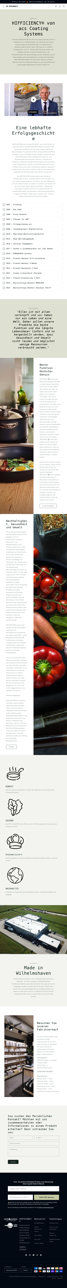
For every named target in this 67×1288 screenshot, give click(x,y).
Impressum (60, 1278)
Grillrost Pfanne (39, 1243)
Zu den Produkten (48, 506)
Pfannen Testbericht (52, 1234)
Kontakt (11, 747)
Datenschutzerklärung (53, 1276)
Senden (13, 1162)
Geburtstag (12, 1193)
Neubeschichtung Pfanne (54, 1240)
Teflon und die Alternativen (53, 1228)
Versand (54, 1278)
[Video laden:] (33, 99)
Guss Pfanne (38, 1235)
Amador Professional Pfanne (38, 1229)
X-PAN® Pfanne (39, 1223)
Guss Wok (37, 1239)
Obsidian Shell (53, 1223)
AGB (61, 1276)
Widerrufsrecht (42, 1276)
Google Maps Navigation (45, 1071)
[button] (4, 6)
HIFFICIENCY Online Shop (20, 1276)
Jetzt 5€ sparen (46, 1197)
